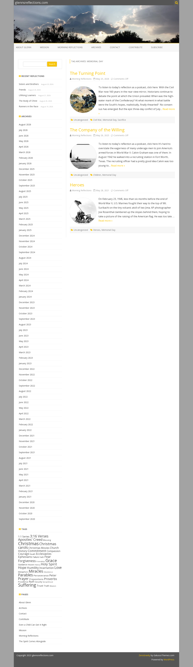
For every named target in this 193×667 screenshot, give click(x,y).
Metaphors (23, 571)
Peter (52, 575)
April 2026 (23, 146)
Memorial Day (110, 119)
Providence (23, 581)
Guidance (22, 564)
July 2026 (23, 130)
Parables (25, 574)
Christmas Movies (38, 548)
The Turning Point (87, 73)
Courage (23, 554)
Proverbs (50, 579)
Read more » (118, 165)
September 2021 (27, 452)
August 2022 (25, 391)
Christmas (28, 543)
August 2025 (25, 191)
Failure (36, 557)
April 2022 (23, 413)
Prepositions (36, 579)
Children (97, 174)
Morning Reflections (70, 47)
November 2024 (27, 241)
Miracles (36, 571)
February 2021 (26, 491)
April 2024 (23, 280)
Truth (46, 585)
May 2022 (23, 407)
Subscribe (157, 47)
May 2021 (23, 474)
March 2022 (24, 419)
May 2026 (23, 141)
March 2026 (24, 152)
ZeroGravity (144, 655)
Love (58, 567)
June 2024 (23, 269)
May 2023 (23, 341)
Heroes (77, 185)
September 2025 (27, 185)
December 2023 (27, 302)
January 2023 (25, 363)
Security (38, 581)
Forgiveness (27, 561)
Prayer (23, 578)
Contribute (135, 47)
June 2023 (23, 335)
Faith (42, 557)
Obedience (48, 572)
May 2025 (23, 207)
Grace (51, 560)
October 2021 (25, 446)
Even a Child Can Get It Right (33, 624)
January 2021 (25, 496)
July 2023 (23, 330)
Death (32, 554)
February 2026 (26, 157)
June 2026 (23, 135)
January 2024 (25, 296)
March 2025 (24, 218)
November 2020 (27, 507)
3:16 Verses (39, 536)
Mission (44, 47)
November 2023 (27, 307)
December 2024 (27, 235)
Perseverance (41, 575)
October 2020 (25, 513)
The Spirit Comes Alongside (32, 641)
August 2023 (25, 324)
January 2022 (25, 430)
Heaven (31, 564)
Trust (40, 585)
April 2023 (23, 346)
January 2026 (25, 163)
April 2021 (23, 480)
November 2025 (27, 174)
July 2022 (23, 396)
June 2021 (23, 468)
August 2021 (25, 457)
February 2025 (26, 224)
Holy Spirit (49, 564)
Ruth (31, 581)
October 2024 (25, 246)
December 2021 (27, 435)
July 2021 (23, 463)
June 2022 (23, 402)
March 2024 (24, 285)
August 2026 (25, 124)
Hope (22, 567)
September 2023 (27, 318)
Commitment (37, 551)
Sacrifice (122, 119)
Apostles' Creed (30, 539)
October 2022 (25, 380)
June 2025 (23, 202)
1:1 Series (23, 536)
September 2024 (27, 252)
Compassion (53, 551)
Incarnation (46, 568)
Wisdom (53, 586)
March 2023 (24, 352)
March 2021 (24, 485)
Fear (47, 557)
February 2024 (26, 291)
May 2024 (23, 274)
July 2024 (23, 263)
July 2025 (23, 196)
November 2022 (27, 374)
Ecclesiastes (43, 554)
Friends (22, 89)
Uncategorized (81, 119)
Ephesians (25, 557)
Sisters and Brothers (29, 84)
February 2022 (26, 424)
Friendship (40, 561)
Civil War (97, 119)
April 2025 (23, 213)
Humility (33, 568)
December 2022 (27, 369)
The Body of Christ (28, 100)
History (37, 565)
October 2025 (25, 180)
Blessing (47, 540)
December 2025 (27, 169)
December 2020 (27, 502)
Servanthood (48, 582)
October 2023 (25, 313)
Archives (96, 47)
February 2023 (26, 357)
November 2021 (27, 441)
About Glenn (23, 47)
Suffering (27, 585)
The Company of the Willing (97, 130)
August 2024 (25, 257)
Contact (115, 47)
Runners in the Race (28, 106)
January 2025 (25, 230)
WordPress (168, 659)
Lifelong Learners (27, 95)
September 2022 (27, 385)
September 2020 (27, 519)
